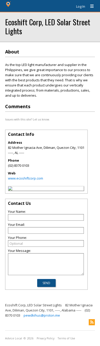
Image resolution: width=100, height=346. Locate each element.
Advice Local (13, 338)
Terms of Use (66, 338)
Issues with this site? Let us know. (27, 119)
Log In (80, 6)
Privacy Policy (45, 338)
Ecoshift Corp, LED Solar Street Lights (47, 26)
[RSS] (92, 322)
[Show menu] (90, 6)
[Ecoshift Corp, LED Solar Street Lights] (10, 189)
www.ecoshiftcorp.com (25, 178)
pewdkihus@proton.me (42, 315)
